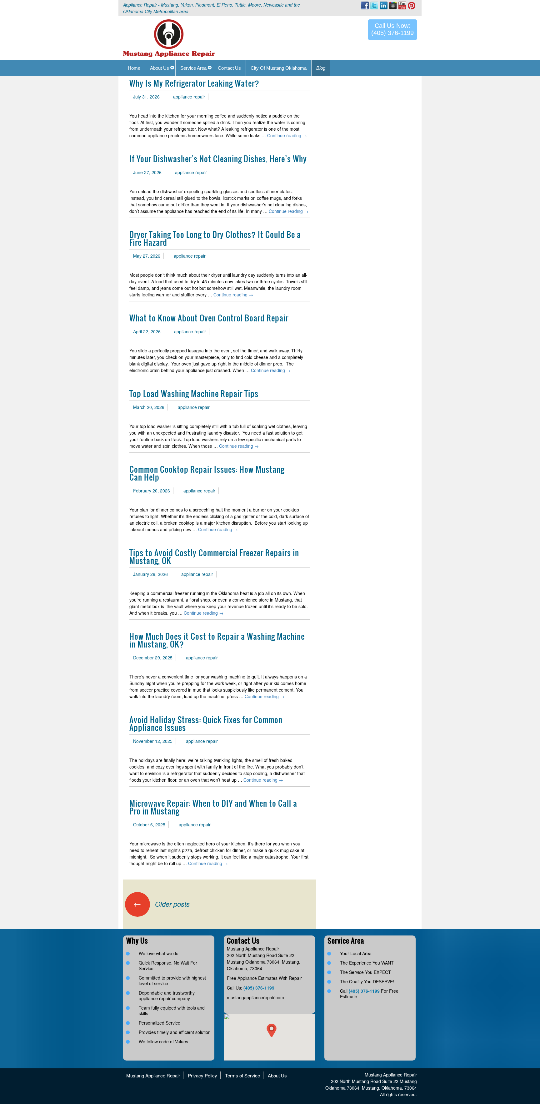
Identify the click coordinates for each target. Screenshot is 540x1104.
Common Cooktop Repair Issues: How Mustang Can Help (206, 473)
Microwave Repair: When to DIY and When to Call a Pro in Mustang (213, 807)
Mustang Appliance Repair (153, 1075)
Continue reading (287, 135)
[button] (271, 1030)
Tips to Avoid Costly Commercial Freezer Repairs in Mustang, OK (214, 556)
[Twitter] (374, 5)
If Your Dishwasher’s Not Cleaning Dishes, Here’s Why (218, 158)
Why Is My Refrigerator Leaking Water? (194, 83)
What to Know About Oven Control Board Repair (208, 318)
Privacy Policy (202, 1075)
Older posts (161, 904)
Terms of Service (242, 1075)
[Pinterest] (411, 5)
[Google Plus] (393, 5)
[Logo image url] (169, 37)
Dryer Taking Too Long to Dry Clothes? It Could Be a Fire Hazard (215, 238)
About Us (277, 1075)
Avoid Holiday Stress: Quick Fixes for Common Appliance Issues (205, 723)
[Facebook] (365, 5)
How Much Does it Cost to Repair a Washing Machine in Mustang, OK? (217, 640)
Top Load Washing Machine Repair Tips (193, 393)
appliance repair (189, 96)
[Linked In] (384, 5)
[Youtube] (402, 5)
